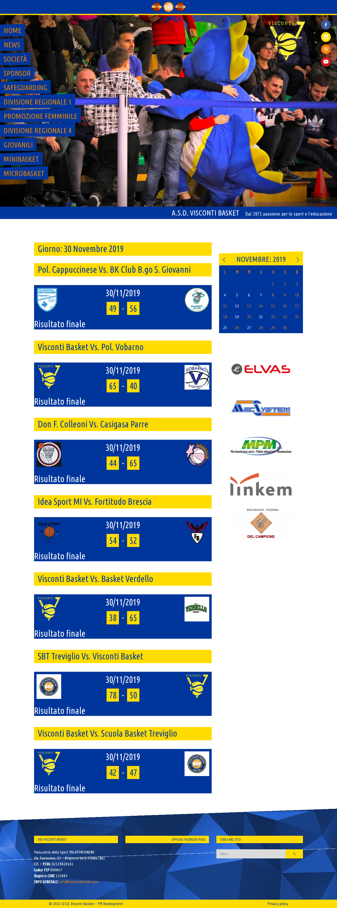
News (12, 44)
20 (249, 317)
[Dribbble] (326, 49)
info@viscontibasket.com (78, 882)
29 (273, 328)
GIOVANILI (18, 145)
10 (297, 295)
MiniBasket (21, 159)
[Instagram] (326, 37)
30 (285, 328)
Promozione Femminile (40, 116)
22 (273, 317)
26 (237, 328)
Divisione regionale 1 (38, 102)
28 (261, 328)
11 (225, 306)
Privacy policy (277, 904)
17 (297, 306)
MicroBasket (24, 173)
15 (273, 306)
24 (297, 317)
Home (12, 30)
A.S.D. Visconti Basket (205, 213)
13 (249, 306)
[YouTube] (326, 62)
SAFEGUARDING (25, 87)
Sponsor (17, 73)
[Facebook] (326, 21)
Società (15, 59)
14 (261, 306)
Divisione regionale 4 (38, 130)
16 (285, 306)
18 (225, 317)
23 (285, 317)
